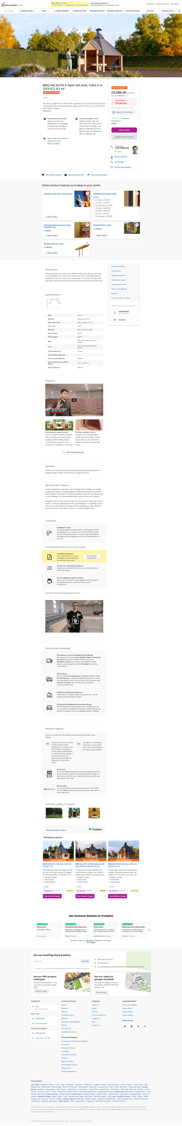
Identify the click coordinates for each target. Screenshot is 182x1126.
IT (69, 1121)
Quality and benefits (118, 275)
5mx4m (40, 1092)
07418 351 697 (98, 5)
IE (91, 1121)
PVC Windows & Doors (69, 1065)
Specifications (116, 271)
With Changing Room (77, 1101)
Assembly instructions (118, 284)
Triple (65, 1096)
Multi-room (73, 1087)
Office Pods (129, 1092)
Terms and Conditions (129, 1005)
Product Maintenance (68, 1071)
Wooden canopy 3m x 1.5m (53, 244)
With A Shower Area (141, 1099)
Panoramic (90, 1101)
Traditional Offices (89, 1094)
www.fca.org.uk (116, 1109)
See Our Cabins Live (99, 1015)
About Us (95, 1005)
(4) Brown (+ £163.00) (102, 208)
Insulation (64, 1058)
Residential (69, 1085)
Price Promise (66, 1028)
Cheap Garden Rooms (105, 1092)
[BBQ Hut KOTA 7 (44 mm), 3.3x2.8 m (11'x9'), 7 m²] (58, 851)
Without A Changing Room (107, 1099)
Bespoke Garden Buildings (70, 1022)
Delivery (64, 1012)
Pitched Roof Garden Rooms (68, 1092)
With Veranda (56, 1087)
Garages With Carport (76, 1096)
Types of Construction (68, 1055)
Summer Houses (126, 1085)
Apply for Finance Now (124, 112)
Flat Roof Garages (99, 1096)
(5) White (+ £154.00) (102, 211)
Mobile (103, 1085)
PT (75, 1121)
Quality (94, 1008)
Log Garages (111, 1096)
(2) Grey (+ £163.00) (102, 203)
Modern (51, 1085)
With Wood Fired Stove (103, 1101)
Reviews (95, 1012)
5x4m (116, 1087)
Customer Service (162, 4)
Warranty (64, 1018)
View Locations (101, 992)
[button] (53, 303)
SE (82, 1121)
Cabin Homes (138, 1085)
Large (62, 1085)
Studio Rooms (72, 1089)
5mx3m (34, 1092)
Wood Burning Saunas (49, 1101)
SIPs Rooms (115, 1089)
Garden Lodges (65, 1094)
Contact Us (150, 4)
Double (59, 1096)
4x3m (111, 1087)
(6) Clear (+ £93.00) (102, 213)
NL (79, 1121)
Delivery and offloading (119, 289)
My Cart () (175, 4)
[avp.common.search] (179, 11)
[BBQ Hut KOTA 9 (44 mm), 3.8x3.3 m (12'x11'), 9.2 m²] (123, 851)
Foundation (65, 1051)
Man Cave (132, 1089)
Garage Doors (66, 1068)
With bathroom (84, 1087)
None (97, 197)
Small (57, 1085)
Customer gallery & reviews (120, 298)
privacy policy (139, 967)
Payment (114, 293)
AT (85, 1121)
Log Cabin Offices (113, 1085)
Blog (93, 1022)
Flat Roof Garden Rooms (87, 1092)
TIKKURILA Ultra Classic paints (105, 194)
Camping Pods (140, 1092)
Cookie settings (127, 1015)
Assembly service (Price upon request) (58, 194)
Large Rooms (104, 1089)
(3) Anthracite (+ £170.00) (104, 205)
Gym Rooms (83, 1089)
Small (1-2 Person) (118, 1101)
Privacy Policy (127, 1008)
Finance (64, 1005)
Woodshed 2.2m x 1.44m (102, 225)
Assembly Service (67, 1015)
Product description (117, 266)
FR (63, 1121)
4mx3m (147, 1089)
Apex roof (93, 1087)
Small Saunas (36, 1101)
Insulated (96, 1085)
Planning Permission (68, 1048)
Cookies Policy (127, 1012)
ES (72, 1121)
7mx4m (54, 1092)
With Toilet (124, 1089)
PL (88, 1121)
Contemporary (50, 1089)
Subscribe (85, 961)
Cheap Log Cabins (134, 1087)
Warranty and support (118, 280)
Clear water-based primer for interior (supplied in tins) (57, 226)
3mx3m (140, 1089)
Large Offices (124, 1094)
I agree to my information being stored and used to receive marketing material (62, 968)
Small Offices (113, 1094)
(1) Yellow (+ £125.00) (102, 200)
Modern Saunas (90, 1099)
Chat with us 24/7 (113, 5)
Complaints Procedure (69, 1032)
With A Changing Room (125, 1099)
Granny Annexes (52, 1094)
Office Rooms (61, 1089)
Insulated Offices (136, 1094)
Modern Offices (102, 1094)
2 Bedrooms (88, 1085)
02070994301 (58, 5)
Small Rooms (93, 1089)
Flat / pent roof (103, 1087)
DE (66, 1121)
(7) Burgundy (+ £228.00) (103, 216)
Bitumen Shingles (67, 1061)
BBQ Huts (123, 1087)
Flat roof (52, 1099)
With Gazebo (46, 1087)
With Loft (66, 1087)
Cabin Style (80, 1099)
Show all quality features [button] (75, 452)
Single (54, 1096)
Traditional (43, 1085)
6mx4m (47, 1092)
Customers (96, 1018)
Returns (64, 1025)
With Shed (88, 1096)
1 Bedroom (78, 1085)
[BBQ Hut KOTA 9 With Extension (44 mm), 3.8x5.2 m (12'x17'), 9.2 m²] (91, 851)
